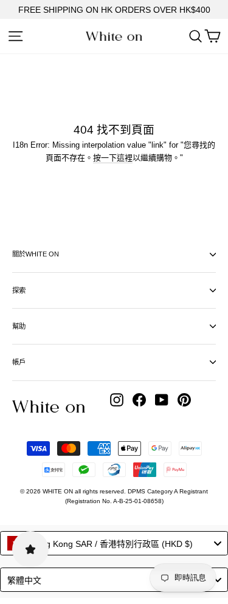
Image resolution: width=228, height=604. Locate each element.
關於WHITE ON (35, 254)
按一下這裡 (113, 157)
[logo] (114, 36)
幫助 (19, 326)
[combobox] (114, 543)
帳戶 (19, 362)
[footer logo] (48, 406)
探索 (19, 290)
